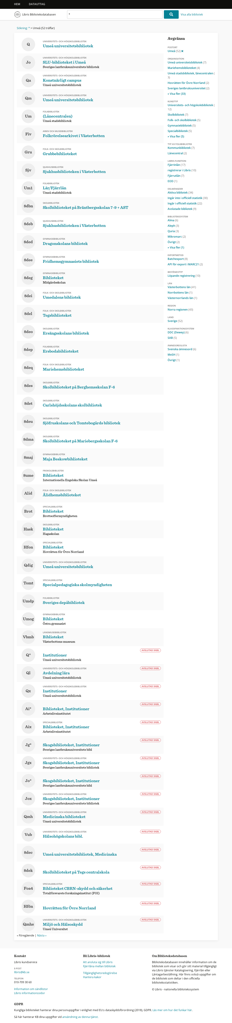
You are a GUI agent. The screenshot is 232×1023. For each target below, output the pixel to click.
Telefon (18, 978)
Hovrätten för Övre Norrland (188, 83)
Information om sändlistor (31, 989)
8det (28, 404)
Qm (28, 98)
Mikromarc (177, 236)
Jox (28, 799)
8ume (28, 475)
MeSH (173, 354)
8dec (28, 853)
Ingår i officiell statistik (185, 203)
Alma (173, 220)
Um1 (28, 188)
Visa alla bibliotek (192, 14)
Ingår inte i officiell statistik (188, 198)
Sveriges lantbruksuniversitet (188, 88)
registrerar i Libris (182, 170)
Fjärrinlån (176, 165)
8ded (28, 242)
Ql (28, 673)
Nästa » (42, 935)
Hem (17, 4)
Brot (28, 511)
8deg (28, 278)
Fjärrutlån (176, 176)
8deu (28, 422)
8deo (28, 332)
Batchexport (178, 259)
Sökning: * (23, 28)
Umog (28, 619)
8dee (28, 260)
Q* (28, 655)
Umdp (28, 601)
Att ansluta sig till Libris (98, 962)
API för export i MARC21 (185, 264)
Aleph (173, 226)
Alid (28, 493)
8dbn (28, 206)
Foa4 (28, 888)
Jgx (28, 763)
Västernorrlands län (182, 298)
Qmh (28, 817)
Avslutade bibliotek (182, 209)
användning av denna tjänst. (80, 1017)
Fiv (28, 134)
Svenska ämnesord (182, 349)
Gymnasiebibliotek (182, 125)
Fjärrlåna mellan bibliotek (99, 966)
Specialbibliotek (180, 131)
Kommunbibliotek (181, 148)
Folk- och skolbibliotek (184, 120)
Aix (28, 727)
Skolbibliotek (178, 115)
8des (28, 386)
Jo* (28, 781)
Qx (28, 691)
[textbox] (115, 14)
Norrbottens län (180, 292)
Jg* (28, 745)
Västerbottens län (182, 287)
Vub (28, 835)
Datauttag (37, 4)
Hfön (28, 906)
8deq (28, 368)
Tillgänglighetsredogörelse (100, 973)
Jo (28, 62)
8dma (28, 439)
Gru (28, 152)
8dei (28, 296)
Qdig (28, 565)
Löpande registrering (184, 276)
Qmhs (28, 924)
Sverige (175, 321)
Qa (28, 80)
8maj (28, 457)
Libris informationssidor (29, 993)
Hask (28, 529)
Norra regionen (180, 309)
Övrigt (174, 242)
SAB (172, 338)
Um (28, 116)
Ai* (28, 709)
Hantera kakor (92, 977)
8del (28, 314)
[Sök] (171, 14)
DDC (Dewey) (178, 332)
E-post (17, 968)
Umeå (174, 51)
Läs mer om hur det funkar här (172, 1010)
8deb (28, 224)
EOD (172, 181)
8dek (28, 871)
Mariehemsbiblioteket (184, 68)
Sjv (28, 170)
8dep (28, 350)
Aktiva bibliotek (180, 192)
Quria (173, 231)
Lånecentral (177, 153)
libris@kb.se (21, 972)
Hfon (28, 547)
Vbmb (28, 637)
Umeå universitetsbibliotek (187, 62)
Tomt (28, 583)
